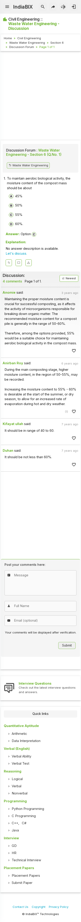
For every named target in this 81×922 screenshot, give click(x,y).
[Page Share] (53, 7)
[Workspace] (19, 262)
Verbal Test (20, 763)
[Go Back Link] (9, 262)
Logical (17, 779)
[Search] (42, 7)
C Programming (24, 816)
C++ (15, 823)
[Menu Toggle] (7, 7)
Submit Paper (22, 883)
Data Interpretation (26, 741)
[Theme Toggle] (63, 7)
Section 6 (57, 42)
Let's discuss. (16, 254)
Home (8, 38)
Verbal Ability (21, 756)
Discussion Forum (21, 47)
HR (14, 853)
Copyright (38, 907)
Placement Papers (26, 876)
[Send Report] (28, 262)
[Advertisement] (40, 96)
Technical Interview (26, 860)
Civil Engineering (29, 38)
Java (15, 830)
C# (24, 823)
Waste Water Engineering (27, 42)
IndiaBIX (23, 7)
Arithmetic (19, 734)
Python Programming (28, 809)
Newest (70, 278)
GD (14, 846)
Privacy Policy (58, 907)
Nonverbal (19, 793)
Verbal (16, 786)
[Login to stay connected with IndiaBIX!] (73, 7)
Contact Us (20, 907)
